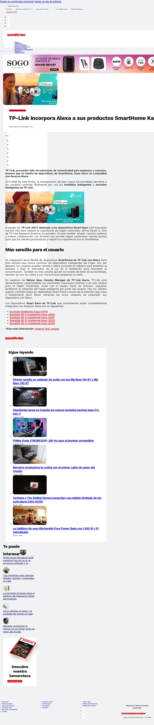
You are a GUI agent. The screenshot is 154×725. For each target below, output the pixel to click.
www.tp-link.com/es (47, 328)
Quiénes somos (47, 702)
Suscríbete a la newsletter (133, 713)
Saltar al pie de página (47, 1)
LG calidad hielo (55, 9)
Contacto (45, 707)
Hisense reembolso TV (17, 9)
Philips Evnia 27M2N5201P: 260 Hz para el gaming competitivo (53, 440)
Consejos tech (21, 48)
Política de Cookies (89, 705)
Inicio (17, 42)
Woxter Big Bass (70, 9)
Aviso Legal (87, 702)
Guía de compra (21, 45)
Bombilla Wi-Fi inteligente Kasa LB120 (32, 320)
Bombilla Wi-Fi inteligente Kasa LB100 (32, 314)
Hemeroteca (19, 52)
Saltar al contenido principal (17, 1)
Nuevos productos (22, 46)
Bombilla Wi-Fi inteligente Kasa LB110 (32, 317)
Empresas (18, 43)
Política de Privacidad (90, 704)
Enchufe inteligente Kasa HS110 (29, 311)
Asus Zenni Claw (36, 9)
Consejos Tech (7, 707)
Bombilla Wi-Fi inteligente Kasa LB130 (32, 323)
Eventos (4, 711)
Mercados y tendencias (24, 49)
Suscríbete (46, 705)
